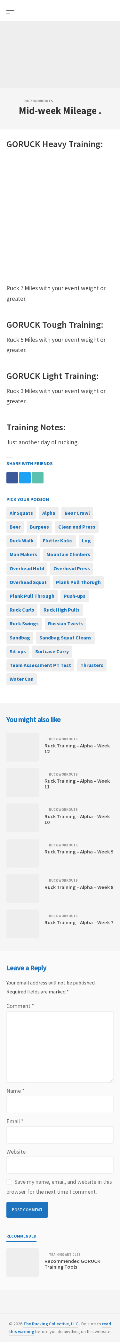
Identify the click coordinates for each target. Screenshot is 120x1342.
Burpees (39, 526)
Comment (20, 1005)
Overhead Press (71, 568)
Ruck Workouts (38, 101)
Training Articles (65, 1254)
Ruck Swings (24, 623)
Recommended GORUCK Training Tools (72, 1264)
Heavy (54, 144)
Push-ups (74, 596)
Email (15, 1121)
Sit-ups (18, 651)
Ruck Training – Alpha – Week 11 (77, 784)
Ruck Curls (22, 609)
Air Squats (21, 513)
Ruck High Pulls (62, 609)
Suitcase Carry (52, 651)
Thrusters (91, 665)
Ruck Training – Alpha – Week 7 (78, 922)
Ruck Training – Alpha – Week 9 (78, 851)
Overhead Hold (27, 568)
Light (52, 376)
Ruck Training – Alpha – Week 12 (77, 748)
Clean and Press (76, 526)
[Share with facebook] (12, 477)
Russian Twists (65, 623)
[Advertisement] (60, 217)
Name (15, 1090)
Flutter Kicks (58, 540)
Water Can (22, 679)
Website (16, 1151)
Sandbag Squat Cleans (65, 637)
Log (86, 540)
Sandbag (20, 637)
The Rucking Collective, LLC (50, 1324)
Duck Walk (22, 540)
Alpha (48, 513)
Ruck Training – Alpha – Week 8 (78, 887)
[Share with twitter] (25, 477)
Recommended (21, 1236)
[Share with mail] (38, 477)
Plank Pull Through (32, 596)
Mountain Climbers (68, 554)
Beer (15, 526)
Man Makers (23, 554)
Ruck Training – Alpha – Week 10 (77, 819)
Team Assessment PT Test (40, 665)
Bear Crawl (77, 513)
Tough (54, 324)
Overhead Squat (28, 582)
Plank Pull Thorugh (78, 582)
